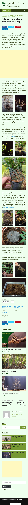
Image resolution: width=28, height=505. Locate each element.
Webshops (24, 503)
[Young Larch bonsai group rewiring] (14, 391)
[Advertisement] (14, 64)
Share (5, 26)
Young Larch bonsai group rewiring (11, 393)
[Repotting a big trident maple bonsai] (14, 347)
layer (13, 136)
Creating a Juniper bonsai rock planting (18, 437)
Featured (6, 15)
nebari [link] (22, 131)
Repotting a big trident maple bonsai (11, 349)
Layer (10, 15)
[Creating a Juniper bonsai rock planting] (6, 436)
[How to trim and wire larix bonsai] (6, 452)
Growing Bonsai (16, 3)
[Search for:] (14, 427)
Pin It (18, 26)
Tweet (12, 26)
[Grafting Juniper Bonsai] (6, 444)
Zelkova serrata (11, 16)
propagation (4, 16)
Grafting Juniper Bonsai (18, 444)
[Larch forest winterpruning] (14, 369)
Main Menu (7, 10)
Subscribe (6, 486)
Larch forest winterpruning (9, 371)
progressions (20, 15)
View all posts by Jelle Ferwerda (17, 415)
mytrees (14, 15)
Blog (3, 15)
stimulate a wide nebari (8, 207)
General (10, 503)
